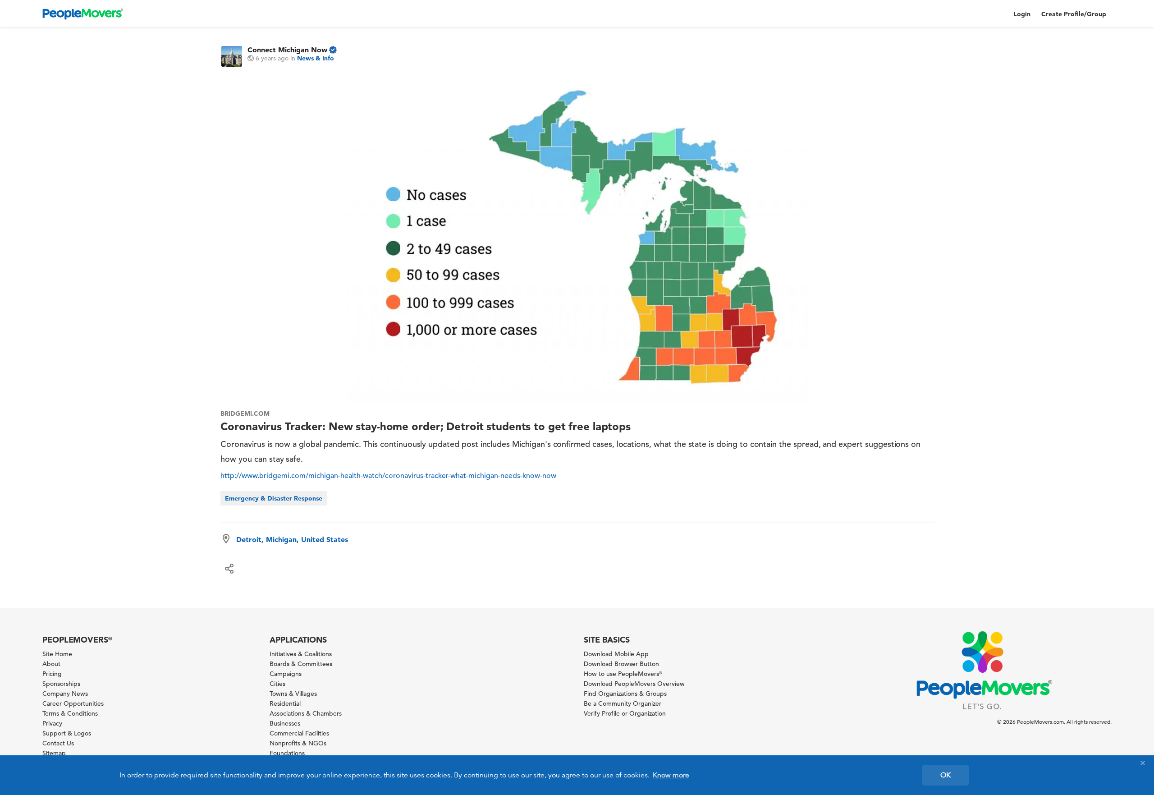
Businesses (285, 723)
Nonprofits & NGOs (298, 743)
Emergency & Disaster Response (273, 498)
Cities (277, 684)
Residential (285, 703)
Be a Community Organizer (622, 703)
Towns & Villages (293, 693)
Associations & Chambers (306, 713)
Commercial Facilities (299, 733)
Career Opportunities (73, 703)
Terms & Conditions (70, 713)
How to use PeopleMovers (623, 674)
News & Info (315, 58)
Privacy (52, 723)
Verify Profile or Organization (625, 713)
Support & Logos (66, 733)
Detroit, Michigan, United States (292, 539)
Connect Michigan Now (287, 49)
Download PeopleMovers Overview (634, 684)
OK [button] (945, 775)
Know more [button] (671, 775)
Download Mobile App (616, 654)
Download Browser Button (621, 664)
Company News (65, 693)
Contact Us (58, 743)
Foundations (287, 753)
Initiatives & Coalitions (301, 654)
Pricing (52, 674)
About (51, 664)
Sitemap (54, 753)
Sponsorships (61, 684)
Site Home (57, 654)
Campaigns (286, 674)
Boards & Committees (301, 664)
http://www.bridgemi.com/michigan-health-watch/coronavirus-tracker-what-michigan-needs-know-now (388, 475)
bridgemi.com (245, 413)
